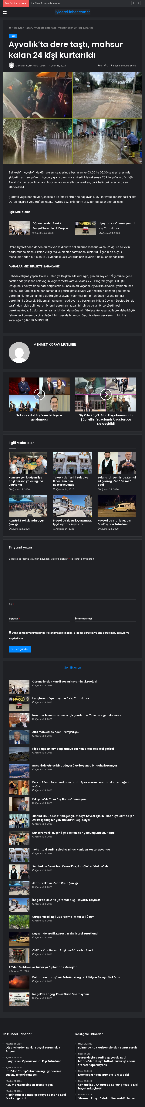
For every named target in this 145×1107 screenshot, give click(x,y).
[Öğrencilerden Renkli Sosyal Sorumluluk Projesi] (19, 228)
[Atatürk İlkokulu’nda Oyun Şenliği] (28, 506)
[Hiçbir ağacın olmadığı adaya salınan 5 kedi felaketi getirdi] (19, 754)
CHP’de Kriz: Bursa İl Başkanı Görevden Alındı (62, 950)
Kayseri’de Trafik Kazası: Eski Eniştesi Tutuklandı (114, 522)
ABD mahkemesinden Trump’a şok (55, 732)
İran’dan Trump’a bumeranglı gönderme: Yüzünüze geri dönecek (68, 3)
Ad (11, 604)
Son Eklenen (72, 667)
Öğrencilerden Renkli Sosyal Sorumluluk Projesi (64, 681)
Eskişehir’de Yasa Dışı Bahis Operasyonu (59, 799)
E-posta (14, 618)
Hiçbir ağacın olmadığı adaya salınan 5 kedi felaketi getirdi (73, 749)
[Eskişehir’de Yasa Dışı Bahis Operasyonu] (19, 804)
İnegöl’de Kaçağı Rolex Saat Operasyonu (60, 994)
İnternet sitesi (83, 618)
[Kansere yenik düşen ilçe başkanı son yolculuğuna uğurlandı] (28, 463)
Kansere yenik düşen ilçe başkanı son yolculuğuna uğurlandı (26, 481)
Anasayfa (16, 27)
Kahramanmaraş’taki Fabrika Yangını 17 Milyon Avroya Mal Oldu (76, 977)
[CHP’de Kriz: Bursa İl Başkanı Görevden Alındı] (19, 955)
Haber (28, 27)
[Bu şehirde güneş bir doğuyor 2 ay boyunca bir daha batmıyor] (19, 771)
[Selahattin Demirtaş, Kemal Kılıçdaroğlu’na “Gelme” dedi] (117, 463)
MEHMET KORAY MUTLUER (30, 65)
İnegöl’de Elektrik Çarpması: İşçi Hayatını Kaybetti (72, 522)
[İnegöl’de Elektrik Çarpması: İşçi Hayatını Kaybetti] (72, 506)
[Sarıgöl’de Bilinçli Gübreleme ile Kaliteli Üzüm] (19, 922)
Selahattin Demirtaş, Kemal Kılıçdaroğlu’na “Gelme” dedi (117, 481)
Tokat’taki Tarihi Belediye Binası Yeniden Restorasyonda (70, 481)
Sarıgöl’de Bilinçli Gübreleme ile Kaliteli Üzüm (63, 917)
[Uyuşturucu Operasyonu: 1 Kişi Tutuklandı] (85, 228)
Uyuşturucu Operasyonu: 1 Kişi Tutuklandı (60, 698)
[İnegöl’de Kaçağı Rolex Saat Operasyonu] (19, 999)
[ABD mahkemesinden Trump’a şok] (19, 737)
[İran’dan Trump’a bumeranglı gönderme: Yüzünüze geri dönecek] (19, 720)
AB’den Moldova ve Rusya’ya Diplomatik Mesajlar (43, 967)
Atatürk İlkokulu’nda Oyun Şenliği (27, 522)
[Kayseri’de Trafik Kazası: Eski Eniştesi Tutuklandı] (117, 506)
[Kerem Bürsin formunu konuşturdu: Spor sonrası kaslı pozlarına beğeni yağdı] (19, 787)
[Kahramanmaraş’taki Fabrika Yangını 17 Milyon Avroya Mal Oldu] (19, 982)
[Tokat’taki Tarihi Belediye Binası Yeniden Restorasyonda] (72, 463)
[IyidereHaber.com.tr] (72, 12)
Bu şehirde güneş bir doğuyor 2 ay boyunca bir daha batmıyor (74, 765)
